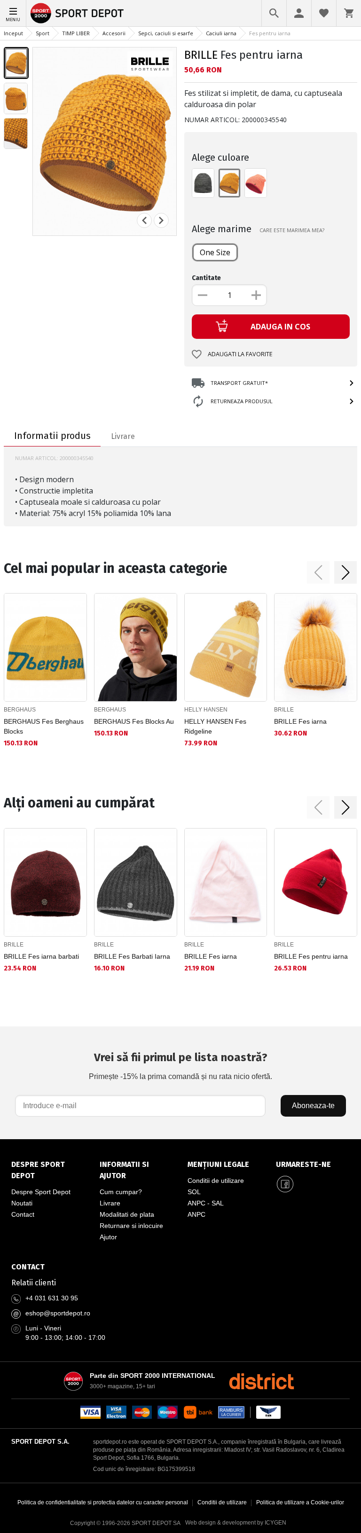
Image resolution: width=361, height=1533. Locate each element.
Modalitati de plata (127, 1214)
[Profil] (299, 13)
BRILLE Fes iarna (300, 721)
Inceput (13, 33)
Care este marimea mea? (291, 230)
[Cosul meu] (349, 13)
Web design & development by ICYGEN (235, 1522)
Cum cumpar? (121, 1192)
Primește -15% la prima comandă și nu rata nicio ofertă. (180, 1065)
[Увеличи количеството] (256, 295)
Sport (42, 33)
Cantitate (206, 278)
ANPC (196, 1214)
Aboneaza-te (313, 1106)
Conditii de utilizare (216, 1180)
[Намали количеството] (202, 295)
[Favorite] (324, 13)
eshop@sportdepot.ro (57, 1313)
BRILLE (201, 55)
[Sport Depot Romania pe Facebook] (285, 1184)
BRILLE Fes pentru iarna (311, 956)
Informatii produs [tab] (52, 435)
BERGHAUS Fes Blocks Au (134, 721)
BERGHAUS (20, 709)
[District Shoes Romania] (262, 1381)
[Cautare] (274, 13)
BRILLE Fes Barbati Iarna (132, 956)
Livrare (110, 1203)
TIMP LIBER (76, 33)
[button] (318, 572)
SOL (194, 1192)
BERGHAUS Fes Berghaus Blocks (44, 726)
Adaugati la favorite (240, 354)
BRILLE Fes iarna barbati (41, 956)
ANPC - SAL (206, 1203)
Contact (22, 1214)
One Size (215, 252)
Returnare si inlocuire (131, 1225)
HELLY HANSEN (206, 709)
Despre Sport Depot (41, 1192)
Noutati (21, 1203)
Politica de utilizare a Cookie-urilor (300, 1502)
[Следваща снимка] (161, 220)
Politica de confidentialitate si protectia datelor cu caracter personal (102, 1502)
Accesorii (114, 33)
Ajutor (108, 1237)
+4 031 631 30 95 (51, 1298)
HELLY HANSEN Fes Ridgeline (215, 726)
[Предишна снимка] (144, 220)
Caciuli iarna (221, 33)
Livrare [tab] (123, 436)
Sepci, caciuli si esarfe (165, 33)
